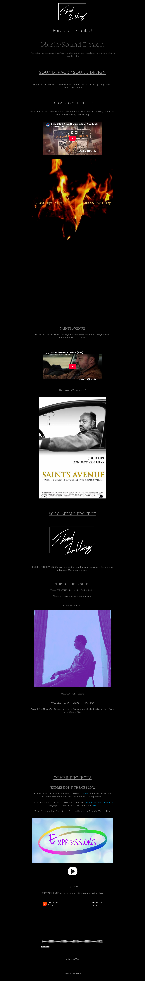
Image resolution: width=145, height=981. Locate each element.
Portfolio (61, 30)
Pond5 (85, 793)
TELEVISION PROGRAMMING (98, 802)
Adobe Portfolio (76, 973)
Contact (84, 30)
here (94, 805)
